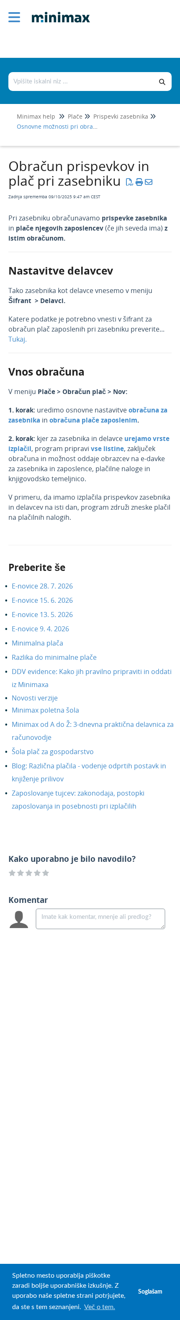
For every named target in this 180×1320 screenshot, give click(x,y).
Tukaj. (17, 339)
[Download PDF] (130, 182)
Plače (75, 116)
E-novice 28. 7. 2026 (48, 586)
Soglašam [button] (150, 1292)
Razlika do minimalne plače (60, 657)
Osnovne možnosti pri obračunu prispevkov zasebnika (93, 126)
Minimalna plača (43, 643)
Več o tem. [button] (99, 1307)
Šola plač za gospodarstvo (59, 751)
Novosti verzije (41, 698)
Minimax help (36, 116)
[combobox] (81, 81)
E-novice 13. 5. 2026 (48, 614)
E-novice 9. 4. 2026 (46, 628)
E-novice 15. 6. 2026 (48, 600)
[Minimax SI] (57, 11)
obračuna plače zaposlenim (93, 420)
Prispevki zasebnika (120, 116)
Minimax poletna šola (51, 710)
